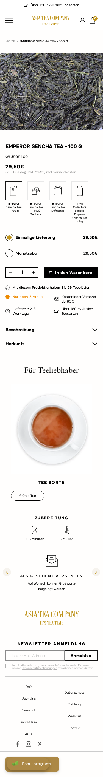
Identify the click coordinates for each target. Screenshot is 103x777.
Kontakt (74, 728)
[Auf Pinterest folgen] (39, 744)
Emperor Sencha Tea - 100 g (43, 41)
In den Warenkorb (73, 272)
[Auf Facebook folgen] (17, 744)
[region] (51, 573)
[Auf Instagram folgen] (28, 744)
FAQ (28, 687)
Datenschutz (74, 692)
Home (10, 41)
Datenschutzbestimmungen (39, 668)
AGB (28, 734)
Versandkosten (64, 172)
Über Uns (28, 698)
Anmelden (81, 655)
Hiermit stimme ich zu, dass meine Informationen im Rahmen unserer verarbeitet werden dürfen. (52, 667)
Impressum (28, 722)
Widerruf (74, 716)
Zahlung (74, 704)
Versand (28, 710)
